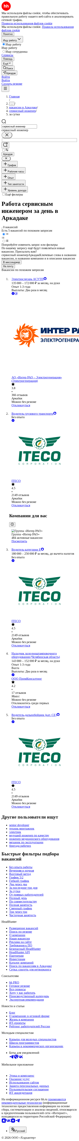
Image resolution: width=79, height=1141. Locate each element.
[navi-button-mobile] (5, 89)
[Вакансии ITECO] (43, 451)
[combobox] (19, 126)
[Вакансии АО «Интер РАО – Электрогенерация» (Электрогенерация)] (43, 336)
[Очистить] (7, 135)
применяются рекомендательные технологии (34, 1101)
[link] (8, 68)
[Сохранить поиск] (5, 145)
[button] (6, 76)
